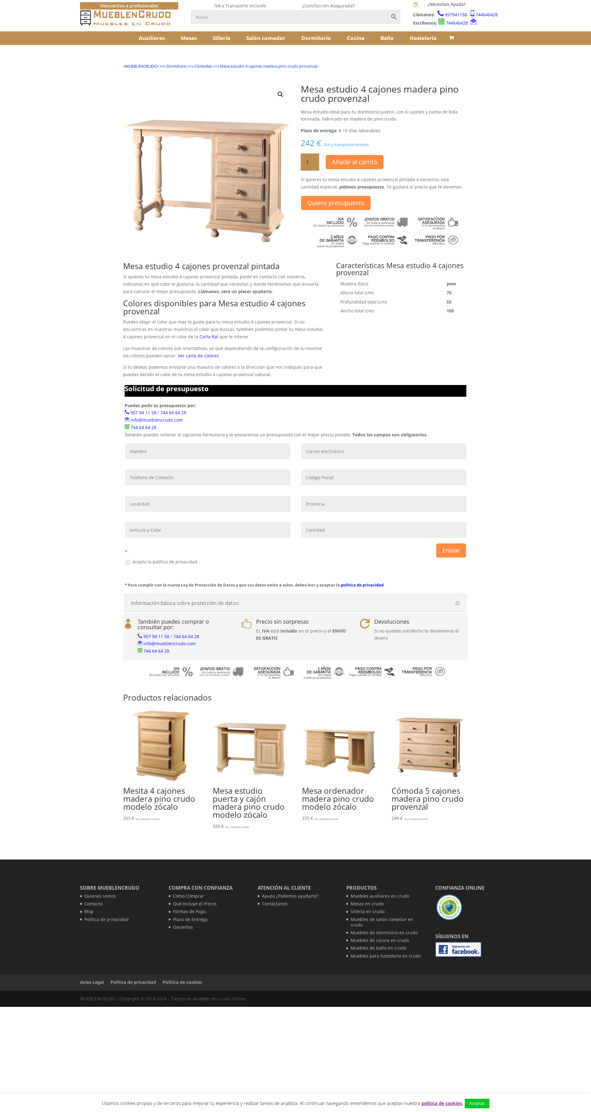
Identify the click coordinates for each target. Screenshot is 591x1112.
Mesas (189, 38)
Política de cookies (182, 982)
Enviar (451, 550)
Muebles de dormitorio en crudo (384, 932)
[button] (280, 94)
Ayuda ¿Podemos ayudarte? (290, 896)
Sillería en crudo (367, 911)
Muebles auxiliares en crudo (380, 896)
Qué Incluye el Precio (194, 904)
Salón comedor (265, 38)
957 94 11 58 (143, 412)
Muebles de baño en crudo (378, 948)
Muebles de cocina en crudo (380, 940)
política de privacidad (362, 585)
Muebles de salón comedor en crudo (382, 922)
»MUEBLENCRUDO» (141, 66)
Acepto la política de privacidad (164, 562)
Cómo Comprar (188, 896)
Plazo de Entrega (190, 919)
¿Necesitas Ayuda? (446, 4)
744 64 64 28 (173, 412)
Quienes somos (100, 896)
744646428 (487, 15)
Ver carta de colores (198, 356)
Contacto (93, 904)
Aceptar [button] (477, 1103)
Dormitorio (316, 38)
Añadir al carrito (354, 162)
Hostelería (423, 38)
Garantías (183, 927)
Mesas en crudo (367, 904)
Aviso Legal (92, 982)
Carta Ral (208, 337)
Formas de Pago (189, 911)
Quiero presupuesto (335, 203)
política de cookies (441, 1103)
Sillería (221, 38)
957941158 (456, 15)
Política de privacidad (106, 919)
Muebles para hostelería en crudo (386, 956)
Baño (387, 38)
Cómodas (203, 66)
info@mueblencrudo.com (157, 420)
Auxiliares (152, 38)
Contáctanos (274, 904)
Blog (88, 911)
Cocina (355, 38)
